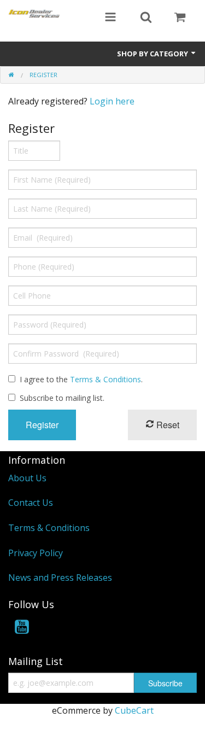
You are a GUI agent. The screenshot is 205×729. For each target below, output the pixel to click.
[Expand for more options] (110, 18)
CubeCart (134, 710)
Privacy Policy (35, 553)
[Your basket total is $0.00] (180, 18)
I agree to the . (81, 379)
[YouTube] (22, 628)
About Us (27, 478)
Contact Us (30, 503)
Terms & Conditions (105, 379)
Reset (166, 424)
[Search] (146, 18)
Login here (112, 101)
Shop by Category (153, 54)
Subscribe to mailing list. (62, 398)
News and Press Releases (60, 577)
